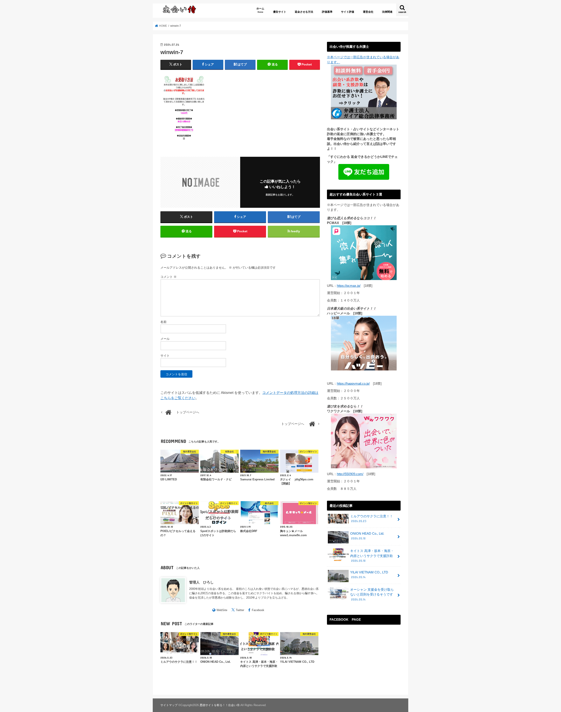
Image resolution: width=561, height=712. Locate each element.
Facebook (258, 610)
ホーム (260, 10)
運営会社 (368, 11)
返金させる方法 (304, 11)
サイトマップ (169, 705)
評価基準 (327, 11)
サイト (165, 355)
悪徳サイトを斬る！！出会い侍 (220, 705)
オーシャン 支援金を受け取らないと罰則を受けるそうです (372, 594)
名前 (163, 322)
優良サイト (279, 11)
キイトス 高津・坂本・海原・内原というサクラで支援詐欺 (372, 555)
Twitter (240, 610)
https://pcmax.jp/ (348, 285)
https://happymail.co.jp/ (353, 383)
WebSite (222, 610)
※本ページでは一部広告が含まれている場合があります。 (363, 59)
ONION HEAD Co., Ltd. (367, 536)
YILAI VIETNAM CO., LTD (369, 575)
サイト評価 (347, 11)
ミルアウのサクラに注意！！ (371, 519)
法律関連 (387, 11)
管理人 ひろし (201, 582)
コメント (168, 276)
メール (165, 338)
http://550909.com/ (350, 474)
